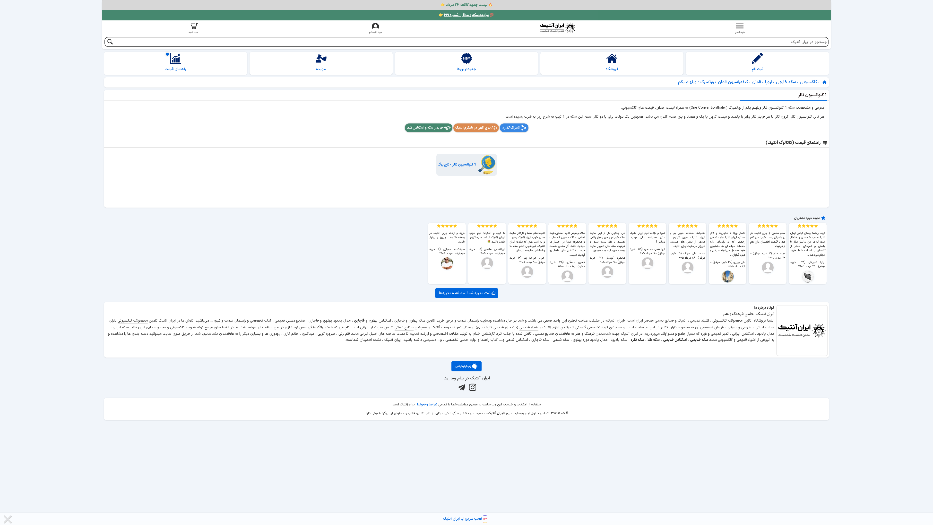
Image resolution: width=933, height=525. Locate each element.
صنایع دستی (404, 327)
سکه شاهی (561, 340)
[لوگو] (557, 27)
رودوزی (274, 334)
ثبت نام (757, 69)
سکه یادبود (619, 340)
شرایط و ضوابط (426, 404)
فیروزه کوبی (326, 334)
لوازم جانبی (468, 340)
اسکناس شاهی (517, 340)
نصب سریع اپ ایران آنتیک (463, 519)
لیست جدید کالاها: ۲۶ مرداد (466, 5)
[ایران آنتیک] (825, 82)
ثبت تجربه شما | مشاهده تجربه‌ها (465, 293)
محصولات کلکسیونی (133, 321)
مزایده (321, 69)
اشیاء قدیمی (528, 327)
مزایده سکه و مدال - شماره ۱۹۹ (466, 15)
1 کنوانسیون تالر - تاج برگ (457, 164)
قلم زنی (344, 334)
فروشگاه (612, 69)
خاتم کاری (291, 334)
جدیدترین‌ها (466, 69)
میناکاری (308, 334)
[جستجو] (109, 42)
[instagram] (472, 387)
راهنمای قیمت (175, 69)
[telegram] (461, 387)
